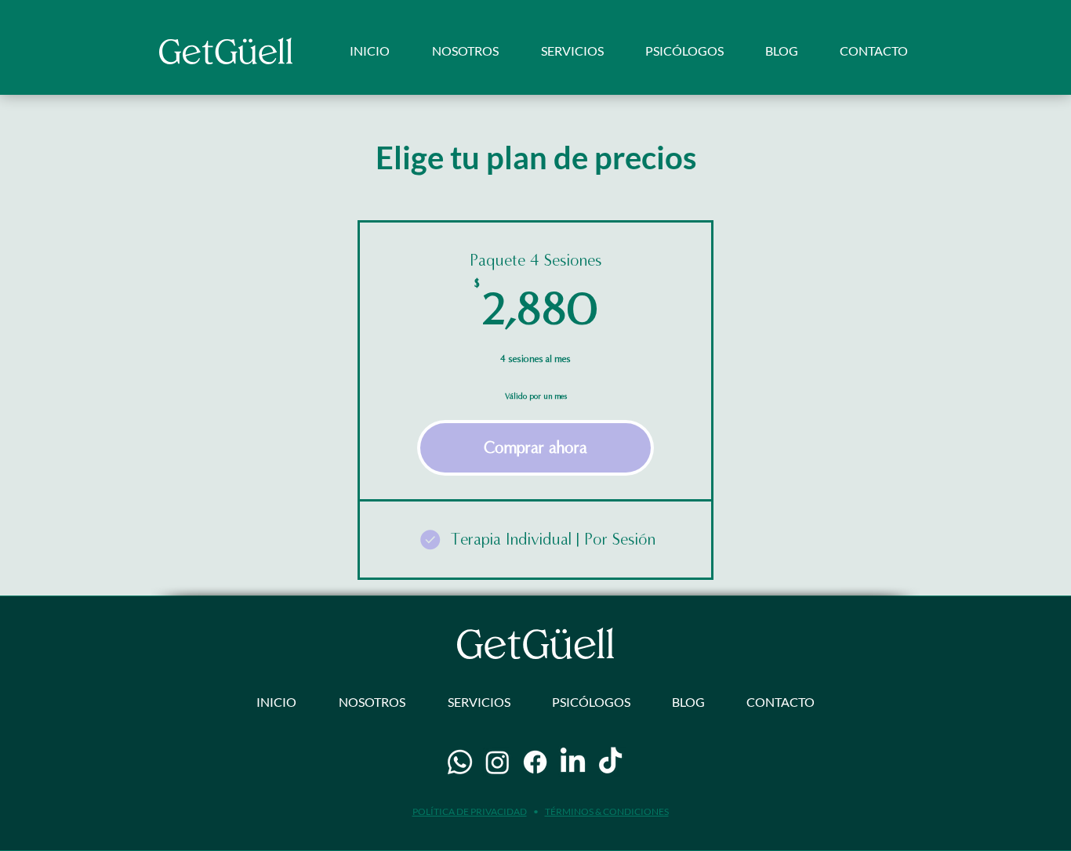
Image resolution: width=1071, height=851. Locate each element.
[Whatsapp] (460, 762)
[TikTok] (610, 762)
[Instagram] (497, 762)
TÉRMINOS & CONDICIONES (607, 811)
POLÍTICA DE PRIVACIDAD (469, 811)
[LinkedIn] (572, 762)
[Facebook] (535, 762)
